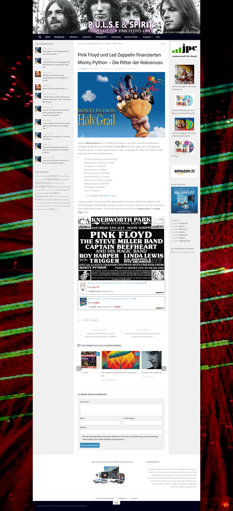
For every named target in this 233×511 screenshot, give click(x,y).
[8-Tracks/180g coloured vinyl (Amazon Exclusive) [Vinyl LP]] (184, 107)
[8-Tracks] (184, 153)
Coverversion (64, 179)
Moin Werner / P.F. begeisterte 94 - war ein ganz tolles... (56, 52)
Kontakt (134, 498)
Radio (44, 203)
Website (83, 427)
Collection (52, 179)
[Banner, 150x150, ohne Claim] (183, 252)
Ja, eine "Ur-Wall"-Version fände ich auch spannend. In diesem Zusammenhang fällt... (56, 113)
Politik (38, 199)
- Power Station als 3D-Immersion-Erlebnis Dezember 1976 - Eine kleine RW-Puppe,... (57, 99)
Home (47, 37)
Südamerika (39, 209)
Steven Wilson (53, 206)
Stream (61, 205)
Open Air (56, 196)
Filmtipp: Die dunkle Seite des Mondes (158, 372)
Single (40, 206)
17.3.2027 (179, 235)
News (108, 43)
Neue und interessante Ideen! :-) (55, 88)
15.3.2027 (178, 232)
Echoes (63, 183)
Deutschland (42, 183)
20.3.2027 (180, 240)
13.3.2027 (178, 226)
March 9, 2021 (110, 195)
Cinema (85, 320)
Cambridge (61, 176)
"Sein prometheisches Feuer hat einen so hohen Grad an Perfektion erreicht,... (56, 150)
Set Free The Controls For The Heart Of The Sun (56, 137)
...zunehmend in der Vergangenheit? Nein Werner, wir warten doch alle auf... (56, 65)
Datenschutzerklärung (104, 498)
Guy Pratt (58, 189)
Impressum (122, 498)
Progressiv (65, 199)
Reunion (59, 203)
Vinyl (51, 209)
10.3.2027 (179, 223)
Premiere (57, 199)
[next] (163, 368)
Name (83, 418)
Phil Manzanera (64, 196)
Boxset (53, 176)
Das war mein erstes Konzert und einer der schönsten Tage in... (55, 161)
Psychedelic (38, 203)
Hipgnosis (66, 190)
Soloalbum (45, 206)
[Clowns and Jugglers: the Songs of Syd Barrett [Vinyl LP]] (184, 130)
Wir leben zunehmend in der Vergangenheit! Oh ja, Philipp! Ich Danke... (55, 78)
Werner (84, 69)
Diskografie (59, 37)
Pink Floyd (117, 43)
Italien (46, 193)
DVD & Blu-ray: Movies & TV (91, 43)
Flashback (43, 190)
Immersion (39, 193)
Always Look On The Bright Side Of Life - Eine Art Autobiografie (116, 283)
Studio (67, 205)
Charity (66, 176)
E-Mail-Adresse (129, 418)
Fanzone (86, 37)
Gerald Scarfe (50, 190)
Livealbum (54, 193)
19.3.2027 (178, 238)
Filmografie (101, 37)
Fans (63, 187)
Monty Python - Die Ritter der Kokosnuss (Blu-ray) (111, 298)
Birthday (46, 176)
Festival (37, 190)
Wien (55, 209)
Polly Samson (47, 199)
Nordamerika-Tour (44, 196)
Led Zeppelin (94, 320)
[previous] (78, 368)
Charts (37, 180)
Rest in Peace (51, 202)
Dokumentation (55, 183)
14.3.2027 (179, 229)
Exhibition (57, 186)
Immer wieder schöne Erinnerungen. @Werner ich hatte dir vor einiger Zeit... (57, 126)
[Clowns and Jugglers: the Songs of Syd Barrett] (184, 83)
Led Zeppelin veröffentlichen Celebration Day (119, 374)
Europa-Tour (44, 186)
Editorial (73, 37)
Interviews (116, 37)
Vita (158, 37)
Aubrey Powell (39, 176)
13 (138, 354)
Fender (68, 186)
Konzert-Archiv (131, 37)
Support (147, 37)
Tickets (45, 209)
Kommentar (85, 401)
